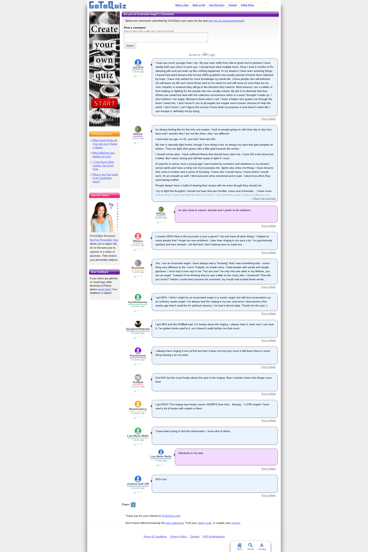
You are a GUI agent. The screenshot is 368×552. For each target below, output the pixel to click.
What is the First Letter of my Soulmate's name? (105, 178)
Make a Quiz (182, 5)
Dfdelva (138, 240)
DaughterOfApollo (138, 328)
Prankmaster (138, 355)
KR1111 (138, 134)
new (212, 54)
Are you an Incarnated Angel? (227, 20)
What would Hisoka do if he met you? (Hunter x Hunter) (105, 144)
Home (239, 549)
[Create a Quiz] (104, 68)
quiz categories (175, 522)
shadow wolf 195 (138, 483)
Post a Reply (268, 118)
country (235, 522)
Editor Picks (247, 5)
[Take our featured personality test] (104, 216)
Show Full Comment (264, 198)
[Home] (108, 5)
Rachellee (137, 267)
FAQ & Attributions (214, 536)
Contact (195, 536)
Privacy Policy (178, 536)
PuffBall (138, 382)
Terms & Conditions (155, 536)
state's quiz (204, 522)
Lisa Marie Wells (138, 435)
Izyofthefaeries (138, 302)
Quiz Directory (217, 5)
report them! (104, 289)
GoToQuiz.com (171, 515)
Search (250, 549)
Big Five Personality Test (104, 239)
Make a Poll (199, 5)
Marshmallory (138, 408)
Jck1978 (138, 67)
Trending (262, 549)
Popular (233, 5)
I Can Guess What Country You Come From (103, 166)
